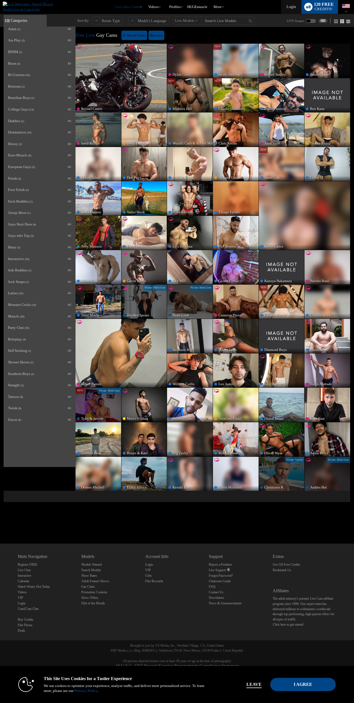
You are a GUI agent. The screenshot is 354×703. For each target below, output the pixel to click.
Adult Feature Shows (95, 581)
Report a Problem (220, 564)
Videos (153, 7)
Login (291, 7)
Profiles (175, 7)
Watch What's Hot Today (34, 587)
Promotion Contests (94, 592)
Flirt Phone (25, 625)
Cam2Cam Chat (28, 609)
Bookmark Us (282, 570)
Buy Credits (25, 619)
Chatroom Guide (220, 581)
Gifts (148, 576)
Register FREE (27, 564)
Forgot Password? (221, 576)
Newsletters (216, 598)
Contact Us (216, 592)
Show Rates (89, 576)
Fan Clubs (88, 587)
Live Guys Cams (127, 7)
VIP (20, 598)
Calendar (23, 581)
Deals (21, 631)
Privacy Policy (86, 691)
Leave (254, 684)
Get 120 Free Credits (286, 564)
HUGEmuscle (197, 7)
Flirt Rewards (154, 581)
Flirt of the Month (93, 603)
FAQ (212, 587)
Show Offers (89, 598)
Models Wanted (91, 564)
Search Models (91, 570)
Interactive (24, 576)
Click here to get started (288, 624)
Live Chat (24, 570)
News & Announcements (225, 603)
